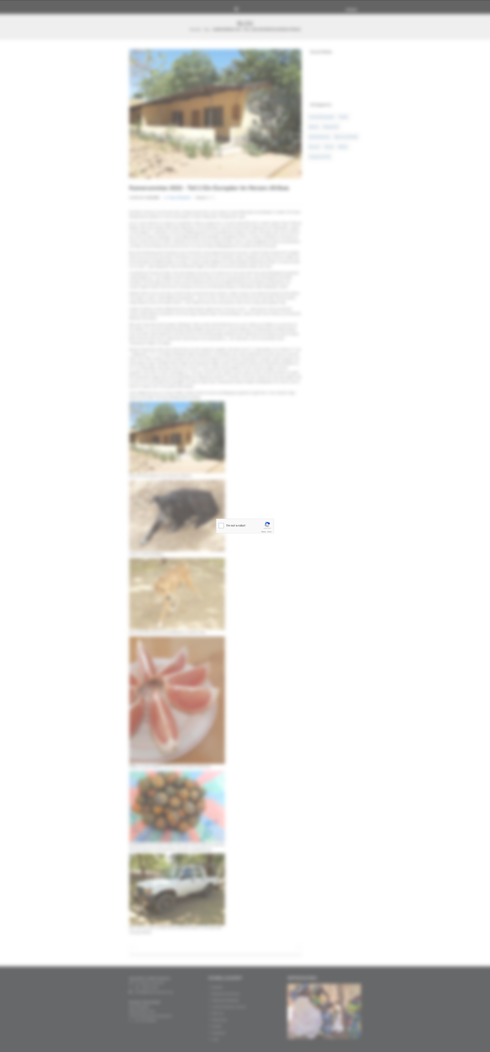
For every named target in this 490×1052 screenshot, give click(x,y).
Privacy (263, 532)
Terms (269, 532)
